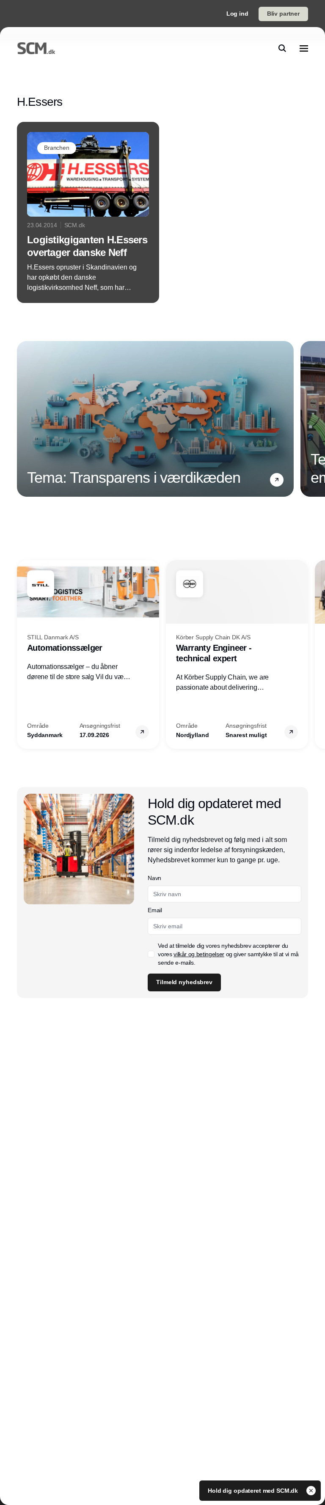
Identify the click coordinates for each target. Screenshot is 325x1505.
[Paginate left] (24, 419)
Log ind (237, 13)
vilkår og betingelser (199, 954)
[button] (277, 480)
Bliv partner (283, 13)
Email (155, 910)
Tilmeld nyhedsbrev (184, 982)
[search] (282, 48)
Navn (154, 878)
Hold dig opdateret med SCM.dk (254, 1490)
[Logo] (36, 48)
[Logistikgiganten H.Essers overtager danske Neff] (88, 212)
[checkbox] (151, 954)
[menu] (304, 48)
